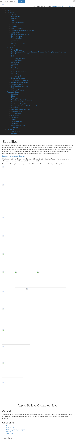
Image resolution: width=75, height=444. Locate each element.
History (13, 42)
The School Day (16, 114)
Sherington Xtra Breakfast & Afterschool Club (25, 106)
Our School (10, 12)
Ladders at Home (11, 428)
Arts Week (18, 76)
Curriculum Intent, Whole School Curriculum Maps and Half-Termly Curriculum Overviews (38, 52)
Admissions (14, 108)
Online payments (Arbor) (18, 102)
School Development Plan (19, 44)
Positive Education (16, 50)
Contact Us (10, 129)
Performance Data (16, 38)
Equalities (14, 26)
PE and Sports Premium (18, 72)
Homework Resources (18, 90)
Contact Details (15, 131)
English (13, 56)
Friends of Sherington (17, 22)
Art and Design (15, 74)
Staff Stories (18, 60)
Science (13, 66)
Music (12, 70)
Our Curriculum (11, 48)
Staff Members (15, 16)
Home (9, 10)
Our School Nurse (16, 36)
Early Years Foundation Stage (20, 86)
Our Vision (14, 14)
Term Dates (14, 98)
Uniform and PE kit (16, 112)
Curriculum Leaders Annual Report (21, 54)
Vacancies (14, 133)
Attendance (14, 40)
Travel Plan (14, 123)
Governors (14, 18)
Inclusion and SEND (17, 28)
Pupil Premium (15, 32)
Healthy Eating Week (21, 80)
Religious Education (17, 84)
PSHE (12, 88)
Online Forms (15, 94)
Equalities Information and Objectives (13, 156)
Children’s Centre (16, 121)
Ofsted (13, 20)
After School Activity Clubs (19, 104)
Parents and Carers (13, 92)
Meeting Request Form (18, 125)
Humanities (14, 64)
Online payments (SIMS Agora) (15, 430)
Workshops (14, 127)
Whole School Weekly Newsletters (21, 100)
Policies (13, 24)
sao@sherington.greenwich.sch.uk (62, 6)
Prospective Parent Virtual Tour (20, 110)
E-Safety (13, 96)
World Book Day (20, 58)
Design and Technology (18, 78)
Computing (14, 68)
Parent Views (15, 115)
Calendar (14, 119)
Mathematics (15, 62)
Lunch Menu (15, 117)
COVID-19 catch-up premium (20, 34)
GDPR (13, 46)
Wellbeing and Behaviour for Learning (22, 30)
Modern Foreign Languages (19, 82)
